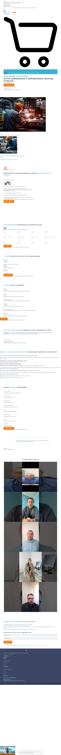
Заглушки (5, 668)
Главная (5, 657)
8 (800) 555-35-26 (7, 6)
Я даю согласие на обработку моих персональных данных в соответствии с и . (27, 645)
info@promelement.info (7, 14)
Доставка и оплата (6, 661)
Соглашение (45, 683)
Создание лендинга (7, 654)
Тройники (5, 673)
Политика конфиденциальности (39, 683)
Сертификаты (6, 662)
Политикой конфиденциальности (44, 645)
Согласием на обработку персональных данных (32, 645)
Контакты (5, 665)
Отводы (5, 670)
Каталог (5, 70)
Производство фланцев (7, 660)
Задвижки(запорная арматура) (8, 669)
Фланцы (5, 674)
